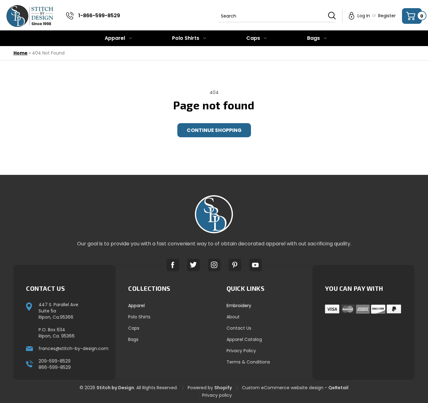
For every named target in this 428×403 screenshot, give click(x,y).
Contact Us (239, 328)
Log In (364, 16)
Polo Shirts (139, 317)
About (233, 317)
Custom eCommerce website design (282, 388)
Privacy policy (217, 395)
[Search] (332, 15)
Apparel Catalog (244, 339)
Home (20, 53)
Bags (133, 339)
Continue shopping (214, 130)
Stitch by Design (115, 388)
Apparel (136, 305)
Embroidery (239, 305)
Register (387, 16)
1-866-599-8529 (99, 15)
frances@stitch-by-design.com (73, 348)
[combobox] (277, 16)
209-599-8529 (54, 361)
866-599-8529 (55, 367)
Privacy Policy (241, 351)
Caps (133, 328)
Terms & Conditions (248, 362)
